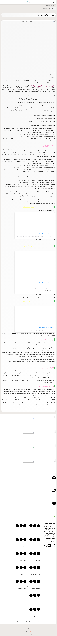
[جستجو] (1, 2)
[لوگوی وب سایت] (28, 2)
